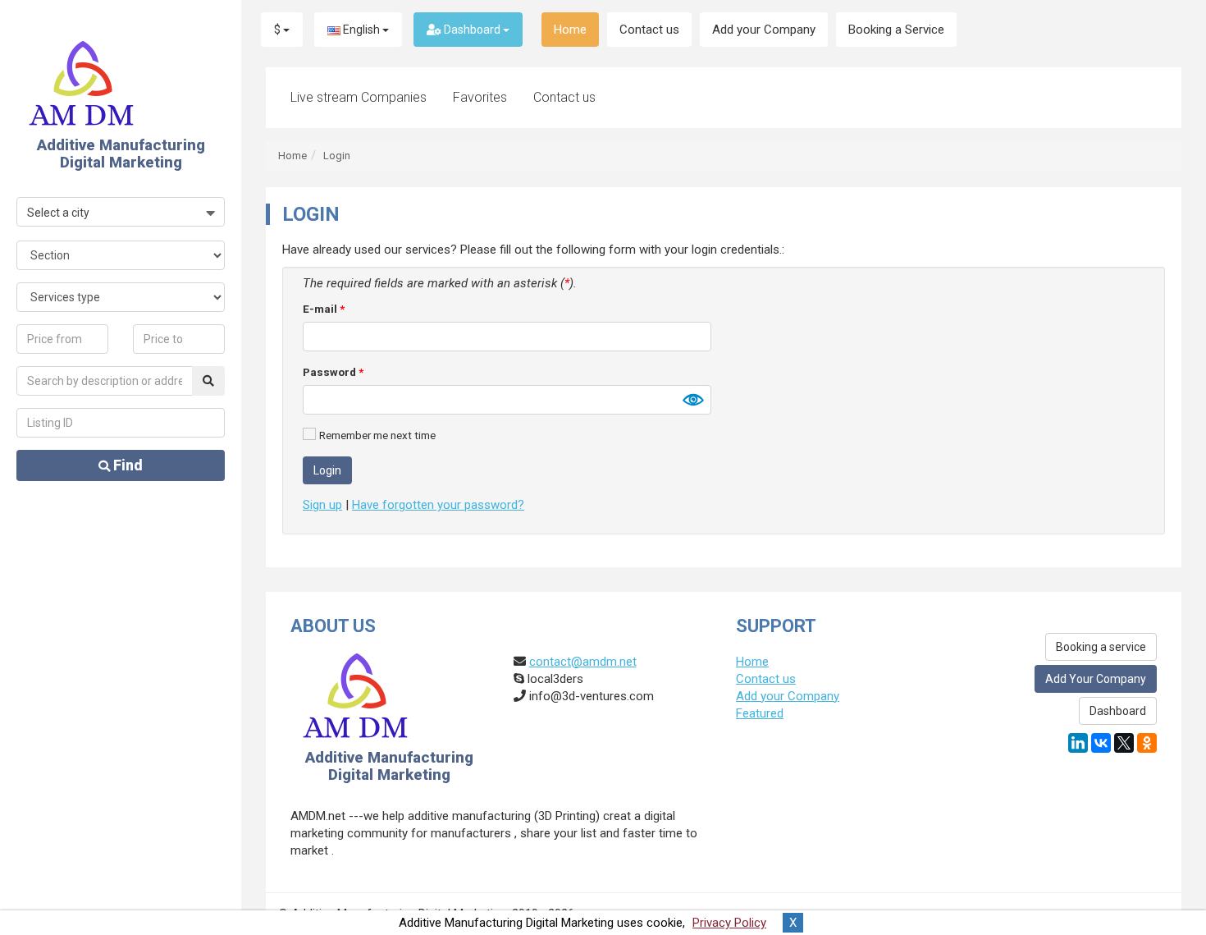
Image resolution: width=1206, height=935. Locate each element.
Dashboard (472, 29)
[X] (1124, 743)
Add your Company (763, 29)
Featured (759, 713)
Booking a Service (896, 29)
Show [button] (692, 400)
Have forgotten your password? (438, 504)
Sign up (322, 504)
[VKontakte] (1101, 743)
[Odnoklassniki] (1147, 743)
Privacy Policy (729, 922)
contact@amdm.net (583, 661)
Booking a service (1101, 646)
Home (570, 29)
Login (336, 155)
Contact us (649, 29)
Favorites (480, 97)
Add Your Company (1095, 678)
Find (126, 465)
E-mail (324, 308)
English (361, 29)
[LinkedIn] (1078, 743)
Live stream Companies (358, 97)
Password (333, 371)
